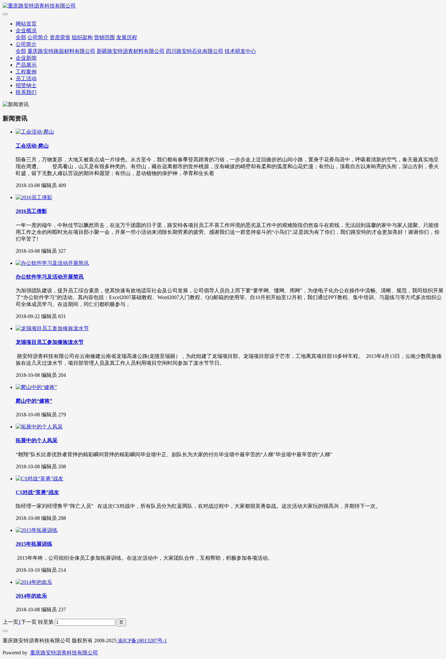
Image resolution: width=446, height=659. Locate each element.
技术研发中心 (240, 51)
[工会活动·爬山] (35, 132)
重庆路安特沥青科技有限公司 (64, 652)
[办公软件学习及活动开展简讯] (52, 263)
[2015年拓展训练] (36, 530)
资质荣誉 (60, 37)
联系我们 (26, 92)
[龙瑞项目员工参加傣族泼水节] (52, 328)
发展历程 (126, 37)
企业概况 (26, 30)
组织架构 (82, 37)
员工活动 (26, 78)
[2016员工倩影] (34, 197)
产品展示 (26, 65)
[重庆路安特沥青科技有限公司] (223, 6)
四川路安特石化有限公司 (194, 51)
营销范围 (104, 37)
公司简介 (37, 37)
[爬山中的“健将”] (36, 387)
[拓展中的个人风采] (39, 426)
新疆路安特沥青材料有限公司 (131, 51)
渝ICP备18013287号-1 (142, 640)
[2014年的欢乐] (34, 582)
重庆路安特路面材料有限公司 (61, 51)
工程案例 (26, 71)
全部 (21, 37)
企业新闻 (26, 58)
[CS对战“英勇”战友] (39, 478)
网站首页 (26, 23)
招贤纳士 (26, 85)
